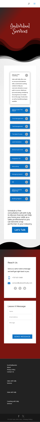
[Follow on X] (20, 288)
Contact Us (10, 372)
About (9, 367)
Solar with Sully (11, 392)
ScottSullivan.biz (12, 365)
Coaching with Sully (13, 401)
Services (9, 383)
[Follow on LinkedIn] (24, 288)
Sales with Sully (11, 381)
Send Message (22, 337)
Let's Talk (20, 229)
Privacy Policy (11, 369)
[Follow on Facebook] (15, 288)
